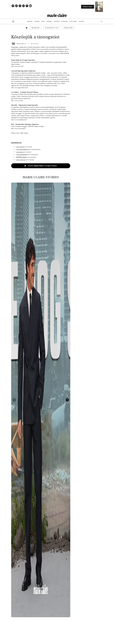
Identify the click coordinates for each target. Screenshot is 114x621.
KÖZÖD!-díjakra (33, 126)
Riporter (57, 21)
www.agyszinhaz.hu (21, 87)
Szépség (49, 21)
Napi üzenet (73, 21)
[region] (40, 400)
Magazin (29, 21)
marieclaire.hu (21, 43)
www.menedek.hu (20, 120)
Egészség (65, 21)
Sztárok (36, 21)
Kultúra (81, 21)
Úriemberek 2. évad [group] (51, 27)
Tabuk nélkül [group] (68, 27)
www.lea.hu (18, 100)
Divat (43, 21)
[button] (40, 400)
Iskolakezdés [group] (35, 27)
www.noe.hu (18, 66)
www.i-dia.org (19, 128)
